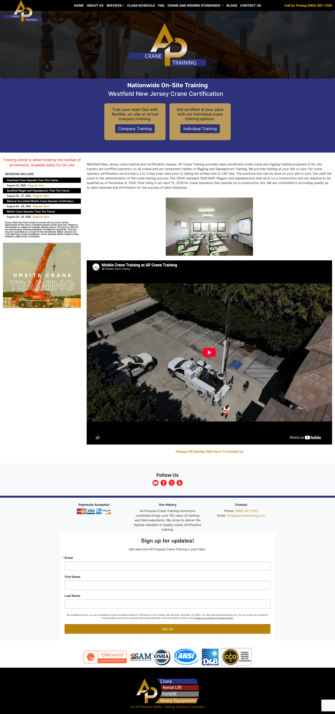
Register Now (36, 185)
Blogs (231, 5)
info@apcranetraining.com (246, 515)
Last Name (72, 595)
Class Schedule (141, 5)
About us (95, 5)
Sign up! (167, 629)
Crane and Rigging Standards (194, 5)
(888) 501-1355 (246, 511)
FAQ (161, 5)
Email (69, 557)
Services (114, 5)
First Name (72, 576)
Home (79, 5)
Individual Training (200, 128)
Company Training (135, 128)
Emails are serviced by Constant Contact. (213, 617)
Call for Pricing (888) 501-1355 (308, 5)
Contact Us (250, 5)
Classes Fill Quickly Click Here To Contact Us (209, 451)
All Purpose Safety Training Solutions (162, 707)
